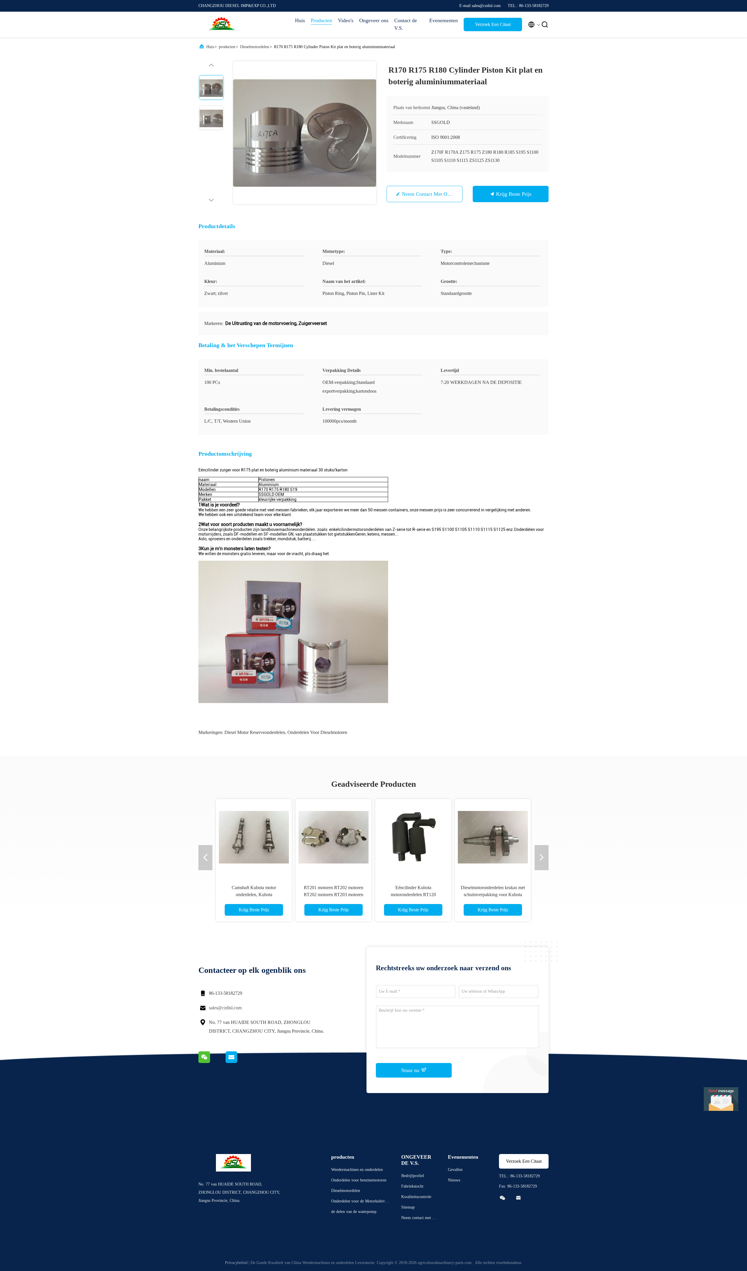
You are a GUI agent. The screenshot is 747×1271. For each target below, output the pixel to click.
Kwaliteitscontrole (416, 1197)
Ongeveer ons (373, 20)
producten (227, 47)
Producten (321, 20)
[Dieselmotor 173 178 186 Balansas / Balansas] (254, 837)
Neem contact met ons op (431, 194)
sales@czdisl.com (225, 1007)
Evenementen (443, 20)
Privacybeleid (236, 1262)
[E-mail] (239, 1061)
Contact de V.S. (405, 24)
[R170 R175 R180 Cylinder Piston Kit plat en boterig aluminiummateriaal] (304, 132)
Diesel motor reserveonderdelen (254, 732)
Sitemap (408, 1207)
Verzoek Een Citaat (493, 24)
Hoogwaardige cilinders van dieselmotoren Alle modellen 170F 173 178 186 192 (413, 894)
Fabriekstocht (412, 1186)
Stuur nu (411, 1070)
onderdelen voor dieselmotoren (317, 732)
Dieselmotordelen (254, 47)
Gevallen (455, 1169)
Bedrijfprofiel (412, 1176)
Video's (345, 20)
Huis (300, 20)
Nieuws (454, 1180)
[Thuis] (221, 24)
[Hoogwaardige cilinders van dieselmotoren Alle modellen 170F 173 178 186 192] (413, 837)
